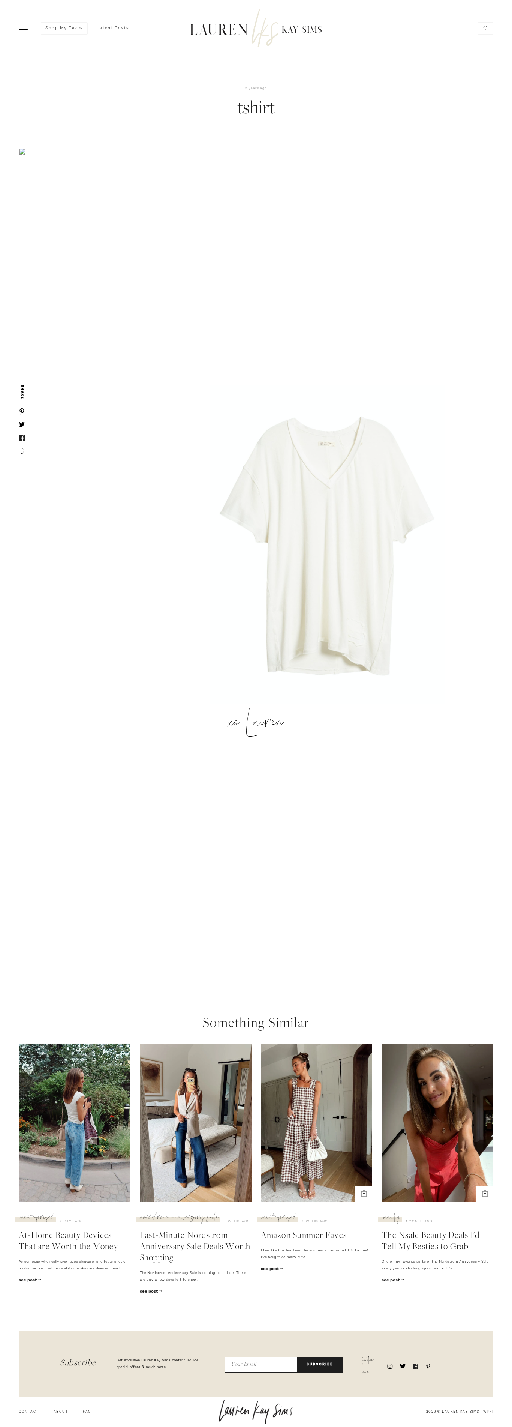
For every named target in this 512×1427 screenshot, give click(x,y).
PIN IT (330, 545)
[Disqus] (256, 872)
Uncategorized (36, 1218)
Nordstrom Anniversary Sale (179, 1218)
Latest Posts (113, 28)
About (61, 1411)
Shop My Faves (64, 28)
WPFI (488, 1411)
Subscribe (320, 1364)
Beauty (391, 1218)
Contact (29, 1411)
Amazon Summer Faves (304, 1236)
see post (28, 1280)
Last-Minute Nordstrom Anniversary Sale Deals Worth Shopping (195, 1247)
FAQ (87, 1411)
